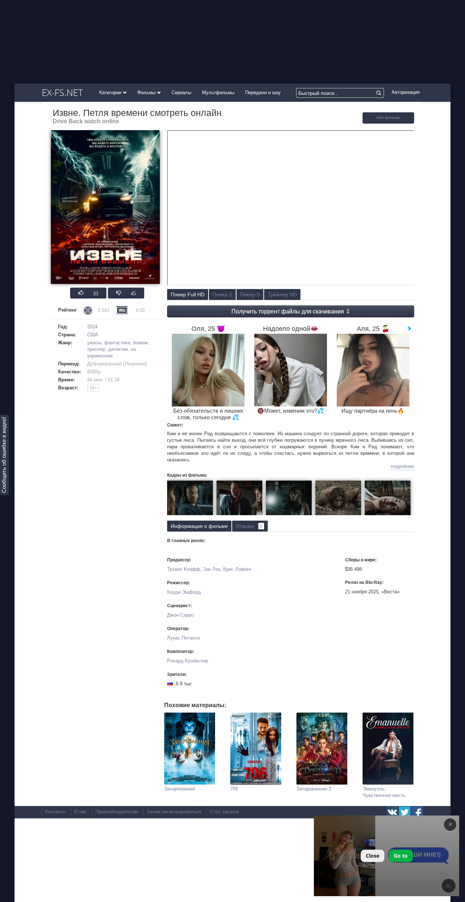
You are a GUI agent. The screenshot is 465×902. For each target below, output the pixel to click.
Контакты (55, 811)
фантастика (117, 342)
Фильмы (147, 92)
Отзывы (249, 526)
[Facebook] (417, 812)
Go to (401, 855)
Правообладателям (117, 811)
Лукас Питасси (183, 638)
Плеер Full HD (188, 294)
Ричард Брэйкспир (187, 661)
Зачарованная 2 (313, 788)
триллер (96, 349)
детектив (118, 349)
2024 (92, 326)
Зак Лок (211, 569)
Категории (111, 92)
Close (372, 855)
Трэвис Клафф (183, 569)
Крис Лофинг (237, 569)
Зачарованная (179, 788)
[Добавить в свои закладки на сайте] (388, 122)
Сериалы (181, 92)
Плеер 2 (222, 294)
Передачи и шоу (263, 92)
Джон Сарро (180, 615)
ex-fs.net (62, 92)
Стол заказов (224, 811)
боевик (140, 342)
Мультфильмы (218, 92)
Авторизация (406, 92)
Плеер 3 (250, 294)
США (92, 334)
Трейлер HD (282, 294)
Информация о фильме (199, 526)
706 (234, 788)
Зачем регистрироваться (174, 811)
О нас (80, 811)
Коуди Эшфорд (184, 592)
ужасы (94, 342)
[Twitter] (405, 812)
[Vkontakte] (392, 812)
